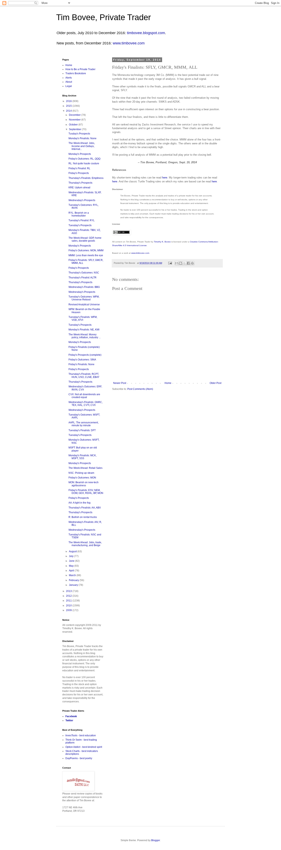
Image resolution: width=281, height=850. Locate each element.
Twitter (69, 720)
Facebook (71, 716)
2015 (69, 105)
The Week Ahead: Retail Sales (85, 468)
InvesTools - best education (80, 735)
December (75, 114)
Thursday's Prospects (80, 182)
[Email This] (177, 263)
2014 (69, 110)
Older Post (215, 383)
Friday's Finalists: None (81, 364)
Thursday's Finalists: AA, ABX (85, 507)
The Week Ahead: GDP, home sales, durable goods (85, 239)
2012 (69, 595)
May (71, 565)
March (73, 575)
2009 (69, 610)
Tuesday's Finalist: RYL (82, 220)
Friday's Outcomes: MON (82, 477)
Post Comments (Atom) (140, 389)
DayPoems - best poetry (78, 758)
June (72, 560)
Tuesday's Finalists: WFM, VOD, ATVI (83, 318)
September (75, 129)
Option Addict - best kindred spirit (83, 747)
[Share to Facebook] (188, 263)
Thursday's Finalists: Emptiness (86, 178)
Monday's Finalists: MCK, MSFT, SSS (82, 457)
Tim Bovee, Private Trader (103, 17)
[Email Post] (170, 263)
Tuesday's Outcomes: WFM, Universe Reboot (84, 298)
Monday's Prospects (80, 154)
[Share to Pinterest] (192, 263)
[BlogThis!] (181, 263)
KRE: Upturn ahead (79, 187)
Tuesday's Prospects (80, 225)
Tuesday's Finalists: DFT (82, 430)
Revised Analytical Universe (84, 304)
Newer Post (119, 383)
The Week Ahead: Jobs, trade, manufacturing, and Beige (85, 544)
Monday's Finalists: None (82, 138)
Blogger (155, 840)
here (164, 177)
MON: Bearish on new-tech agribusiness (84, 484)
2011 (69, 600)
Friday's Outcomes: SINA (82, 359)
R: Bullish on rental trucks (83, 517)
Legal (68, 86)
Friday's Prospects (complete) (85, 354)
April (72, 570)
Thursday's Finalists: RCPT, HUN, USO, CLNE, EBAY (84, 375)
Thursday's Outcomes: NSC (84, 272)
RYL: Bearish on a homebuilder (79, 214)
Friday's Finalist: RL (79, 168)
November (75, 119)
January (74, 585)
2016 (69, 101)
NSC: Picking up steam (81, 472)
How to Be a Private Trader (80, 69)
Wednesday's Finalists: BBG (84, 287)
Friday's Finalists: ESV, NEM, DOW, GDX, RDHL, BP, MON (86, 491)
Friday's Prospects (79, 173)
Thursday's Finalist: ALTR (82, 277)
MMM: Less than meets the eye (86, 255)
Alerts (68, 77)
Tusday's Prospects (79, 133)
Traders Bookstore (75, 73)
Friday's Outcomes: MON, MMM (86, 250)
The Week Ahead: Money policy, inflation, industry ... (85, 336)
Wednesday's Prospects (82, 200)
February (74, 580)
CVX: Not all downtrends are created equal (84, 396)
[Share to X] (184, 263)
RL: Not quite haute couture (84, 163)
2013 (69, 591)
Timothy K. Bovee (162, 242)
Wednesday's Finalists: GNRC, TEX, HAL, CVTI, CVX (86, 403)
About (68, 81)
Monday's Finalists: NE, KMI (84, 329)
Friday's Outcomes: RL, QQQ (84, 158)
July (71, 556)
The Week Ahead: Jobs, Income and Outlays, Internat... (82, 146)
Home (168, 383)
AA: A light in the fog (80, 502)
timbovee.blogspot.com (146, 33)
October (73, 124)
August (73, 551)
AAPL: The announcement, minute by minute (84, 424)
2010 (69, 605)
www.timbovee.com (129, 43)
